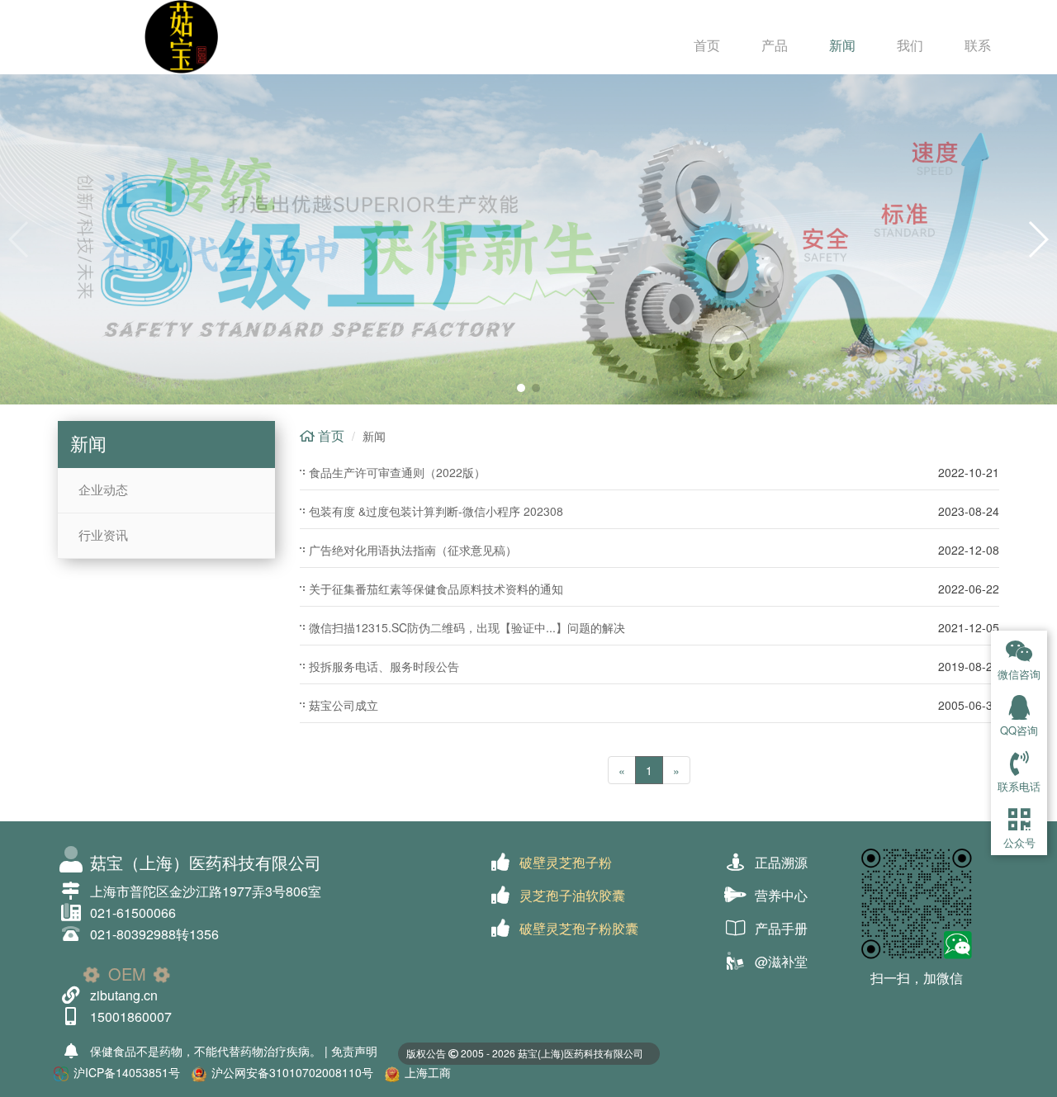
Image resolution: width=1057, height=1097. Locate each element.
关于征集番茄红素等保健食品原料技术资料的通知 (436, 588)
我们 (910, 44)
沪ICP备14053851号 (126, 1072)
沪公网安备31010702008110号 (292, 1072)
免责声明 (354, 1051)
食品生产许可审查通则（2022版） (397, 472)
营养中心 (781, 895)
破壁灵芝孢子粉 (565, 862)
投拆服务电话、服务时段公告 (384, 666)
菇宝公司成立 (343, 705)
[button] (521, 388)
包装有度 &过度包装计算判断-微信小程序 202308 (436, 511)
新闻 (842, 44)
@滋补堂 (781, 961)
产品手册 (781, 928)
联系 (978, 44)
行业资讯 (103, 535)
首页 (707, 44)
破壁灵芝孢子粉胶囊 (578, 928)
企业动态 (103, 490)
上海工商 (428, 1072)
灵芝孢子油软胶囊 (572, 895)
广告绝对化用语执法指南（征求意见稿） (413, 549)
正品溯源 (781, 862)
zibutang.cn (124, 995)
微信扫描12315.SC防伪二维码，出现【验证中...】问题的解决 (467, 627)
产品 (774, 44)
